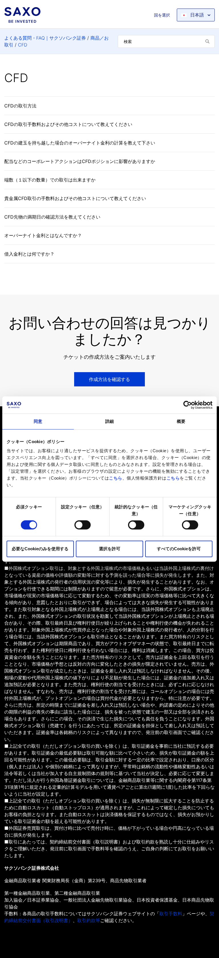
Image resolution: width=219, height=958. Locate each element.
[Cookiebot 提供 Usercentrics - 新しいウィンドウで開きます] (187, 405)
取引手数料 (170, 913)
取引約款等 (88, 920)
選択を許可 (109, 548)
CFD (22, 45)
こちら (115, 478)
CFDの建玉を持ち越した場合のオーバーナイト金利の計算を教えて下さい (79, 143)
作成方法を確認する (109, 379)
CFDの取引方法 (20, 106)
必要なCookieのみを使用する (40, 548)
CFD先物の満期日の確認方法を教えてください (52, 217)
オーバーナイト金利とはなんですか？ (43, 235)
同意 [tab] (38, 421)
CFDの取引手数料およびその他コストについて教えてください (68, 124)
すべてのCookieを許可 (179, 548)
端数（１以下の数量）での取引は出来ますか (50, 180)
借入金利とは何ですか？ (29, 254)
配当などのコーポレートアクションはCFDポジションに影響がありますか (79, 161)
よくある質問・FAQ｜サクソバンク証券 (45, 38)
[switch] (82, 524)
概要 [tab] (181, 421)
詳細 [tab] (109, 421)
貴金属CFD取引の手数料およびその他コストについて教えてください (75, 198)
